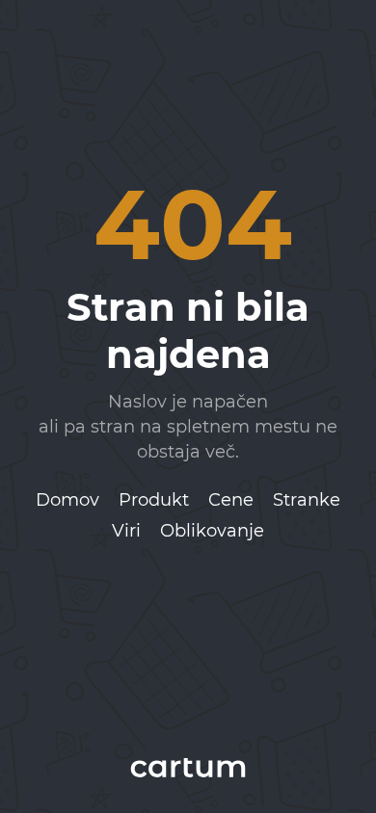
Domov (67, 500)
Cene (231, 500)
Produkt (154, 500)
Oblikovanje (212, 530)
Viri (126, 530)
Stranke (306, 500)
